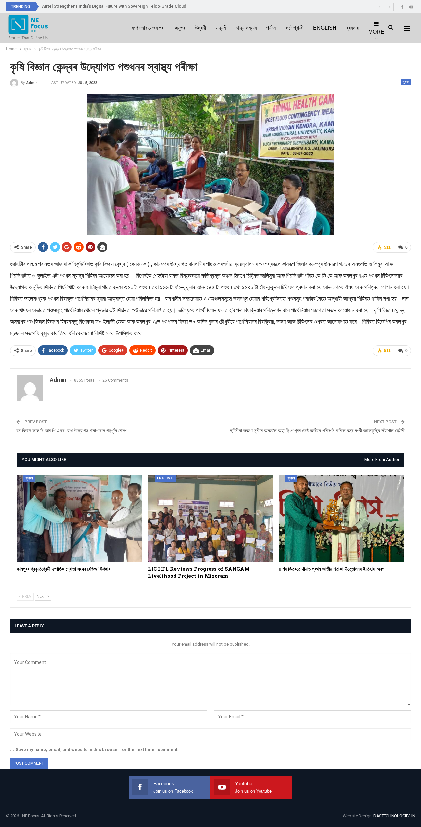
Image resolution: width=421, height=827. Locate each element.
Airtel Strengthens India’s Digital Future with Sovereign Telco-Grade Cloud (114, 6)
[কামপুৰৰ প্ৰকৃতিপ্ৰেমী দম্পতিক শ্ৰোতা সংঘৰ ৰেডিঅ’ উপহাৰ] (79, 518)
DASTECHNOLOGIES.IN (394, 815)
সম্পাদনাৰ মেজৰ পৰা (147, 28)
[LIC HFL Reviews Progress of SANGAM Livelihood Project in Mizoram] (210, 518)
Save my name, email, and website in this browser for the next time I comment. (97, 749)
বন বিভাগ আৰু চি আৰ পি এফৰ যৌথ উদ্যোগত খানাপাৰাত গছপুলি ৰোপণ (71, 431)
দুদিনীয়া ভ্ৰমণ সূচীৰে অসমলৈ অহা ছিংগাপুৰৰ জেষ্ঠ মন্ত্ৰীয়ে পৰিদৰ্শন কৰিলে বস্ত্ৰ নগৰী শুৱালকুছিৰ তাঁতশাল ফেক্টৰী (317, 431)
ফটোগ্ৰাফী (294, 28)
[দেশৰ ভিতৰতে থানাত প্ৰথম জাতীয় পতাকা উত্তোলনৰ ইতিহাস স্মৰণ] (341, 518)
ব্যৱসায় (352, 28)
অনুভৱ (179, 28)
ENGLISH (324, 28)
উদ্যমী (200, 28)
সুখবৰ (406, 82)
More (376, 32)
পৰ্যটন (271, 28)
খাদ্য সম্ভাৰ (246, 28)
